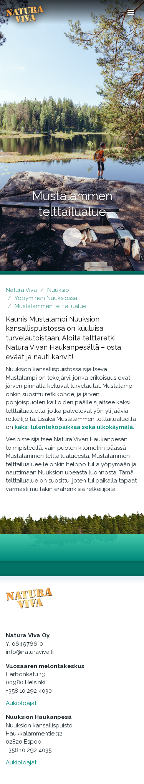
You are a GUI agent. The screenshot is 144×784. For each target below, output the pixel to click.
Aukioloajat (21, 703)
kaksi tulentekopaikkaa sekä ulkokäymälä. (74, 427)
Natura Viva (21, 289)
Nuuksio (58, 289)
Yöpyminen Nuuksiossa (46, 298)
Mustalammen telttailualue (50, 306)
